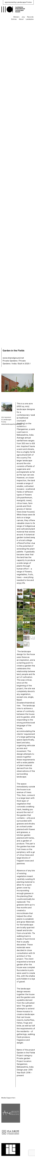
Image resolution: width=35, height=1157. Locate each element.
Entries (14, 19)
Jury (23, 17)
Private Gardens (10, 361)
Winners (16, 17)
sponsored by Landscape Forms (18, 2)
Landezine (30, 19)
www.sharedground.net (13, 358)
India (14, 364)
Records (30, 17)
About (21, 19)
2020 (27, 364)
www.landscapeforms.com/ (11, 424)
